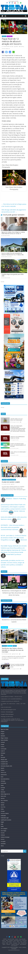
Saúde (2, 826)
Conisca (2, 746)
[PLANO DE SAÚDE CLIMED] (14, 464)
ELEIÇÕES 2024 (4, 761)
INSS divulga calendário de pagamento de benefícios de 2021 (13, 211)
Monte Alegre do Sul (5, 794)
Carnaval (3, 742)
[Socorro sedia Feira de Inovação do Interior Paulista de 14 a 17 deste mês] (14, 239)
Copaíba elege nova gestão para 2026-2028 (12, 275)
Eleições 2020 (4, 759)
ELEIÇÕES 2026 (4, 763)
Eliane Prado (15, 654)
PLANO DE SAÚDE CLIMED (11, 482)
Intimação (3, 781)
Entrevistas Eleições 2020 (6, 766)
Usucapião (3, 841)
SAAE (2, 824)
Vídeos (2, 845)
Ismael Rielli (3, 783)
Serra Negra (3, 830)
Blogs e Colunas (4, 738)
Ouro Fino (3, 807)
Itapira (2, 785)
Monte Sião (3, 796)
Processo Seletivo (5, 813)
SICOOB (2, 832)
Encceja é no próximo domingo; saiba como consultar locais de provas (17, 666)
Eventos (2, 770)
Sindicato (4, 479)
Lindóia (2, 789)
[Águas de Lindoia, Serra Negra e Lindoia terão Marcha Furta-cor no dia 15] (14, 218)
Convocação (3, 748)
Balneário (3, 735)
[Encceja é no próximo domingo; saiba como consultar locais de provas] (5, 664)
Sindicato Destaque (11, 479)
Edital (2, 755)
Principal (2, 811)
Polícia (2, 809)
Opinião (2, 804)
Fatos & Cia (3, 772)
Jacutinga (3, 787)
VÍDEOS (4, 944)
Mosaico (3, 798)
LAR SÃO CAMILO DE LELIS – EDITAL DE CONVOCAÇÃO (16, 419)
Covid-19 (3, 751)
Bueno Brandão (4, 740)
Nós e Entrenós (4, 800)
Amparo (2, 731)
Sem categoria (4, 828)
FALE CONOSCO (14, 945)
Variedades (9, 36)
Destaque (4, 645)
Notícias (2, 802)
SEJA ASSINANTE (23, 944)
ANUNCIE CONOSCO (15, 944)
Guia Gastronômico (5, 779)
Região (14, 645)
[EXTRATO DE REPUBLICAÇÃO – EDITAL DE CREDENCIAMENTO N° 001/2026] (5, 443)
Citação (2, 744)
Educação (10, 645)
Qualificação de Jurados (6, 820)
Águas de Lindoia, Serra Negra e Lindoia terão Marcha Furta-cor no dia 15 (13, 232)
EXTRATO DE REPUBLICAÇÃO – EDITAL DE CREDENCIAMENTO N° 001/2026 (18, 445)
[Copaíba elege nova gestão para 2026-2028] (14, 260)
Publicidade (3, 815)
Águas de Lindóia (4, 729)
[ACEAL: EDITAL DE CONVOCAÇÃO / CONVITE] (5, 452)
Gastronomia (4, 774)
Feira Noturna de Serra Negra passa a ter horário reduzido (13, 205)
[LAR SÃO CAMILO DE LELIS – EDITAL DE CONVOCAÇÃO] (5, 418)
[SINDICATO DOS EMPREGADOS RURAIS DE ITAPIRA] (5, 436)
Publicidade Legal (4, 817)
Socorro (4, 36)
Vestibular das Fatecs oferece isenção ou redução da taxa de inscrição (12, 650)
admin (16, 46)
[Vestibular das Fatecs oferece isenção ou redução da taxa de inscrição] (14, 631)
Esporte (2, 768)
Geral (2, 776)
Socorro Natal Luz (6, 48)
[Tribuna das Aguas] (2, 16)
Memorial (3, 792)
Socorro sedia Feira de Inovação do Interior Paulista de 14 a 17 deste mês (12, 253)
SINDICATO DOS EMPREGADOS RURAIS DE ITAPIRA (17, 437)
